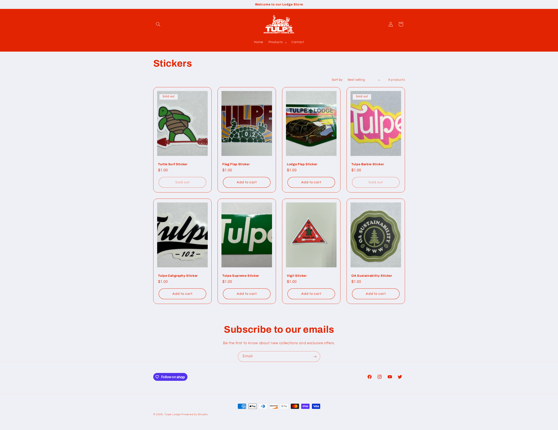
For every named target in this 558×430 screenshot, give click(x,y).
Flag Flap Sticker (236, 164)
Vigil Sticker (297, 275)
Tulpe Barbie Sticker (367, 164)
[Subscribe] (315, 356)
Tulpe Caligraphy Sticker (178, 275)
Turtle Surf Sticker (172, 164)
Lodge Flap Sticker (302, 164)
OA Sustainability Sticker (371, 275)
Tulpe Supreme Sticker (240, 275)
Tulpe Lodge (172, 414)
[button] (158, 24)
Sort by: (337, 79)
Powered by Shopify (194, 414)
